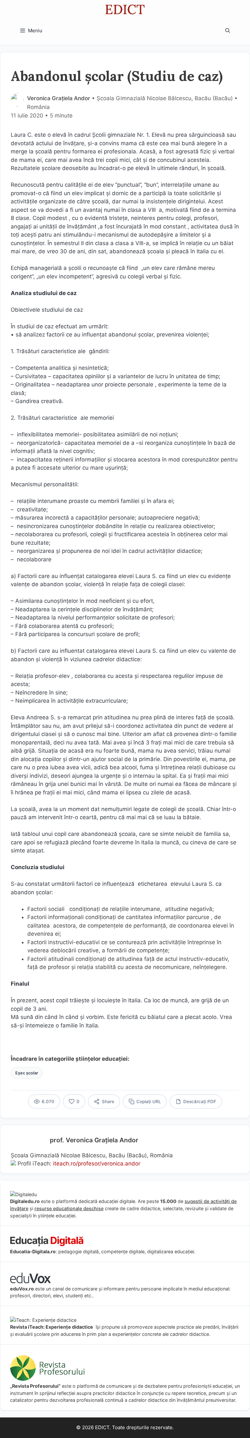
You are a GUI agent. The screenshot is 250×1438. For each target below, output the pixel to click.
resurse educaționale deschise (69, 1208)
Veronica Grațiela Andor (58, 98)
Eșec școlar (26, 1073)
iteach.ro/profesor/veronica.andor (96, 1163)
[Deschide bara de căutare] (227, 30)
